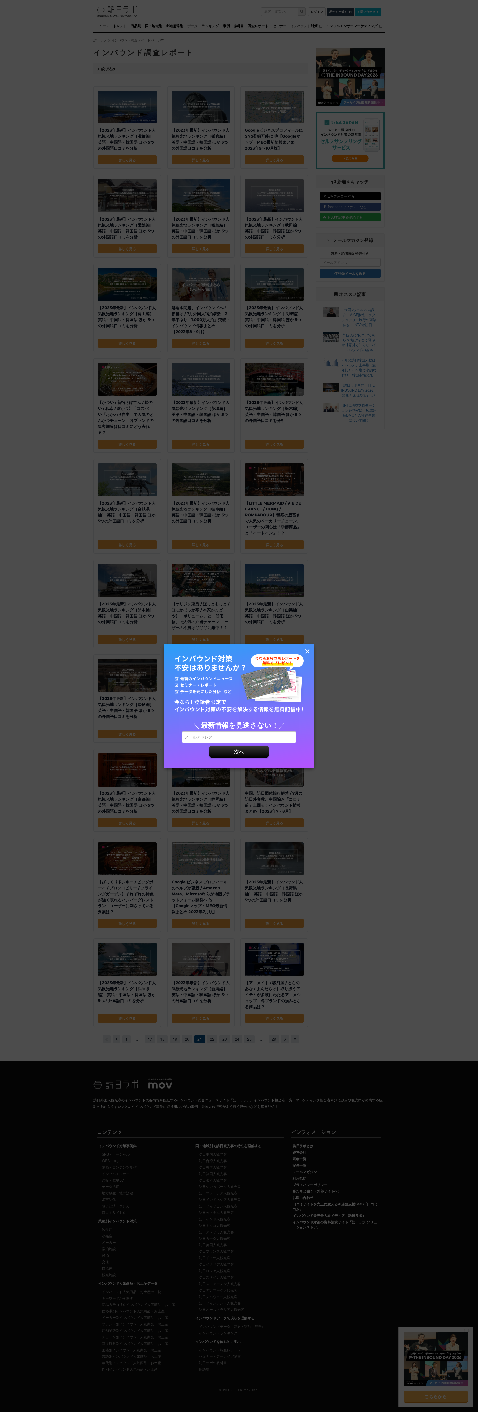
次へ (239, 751)
